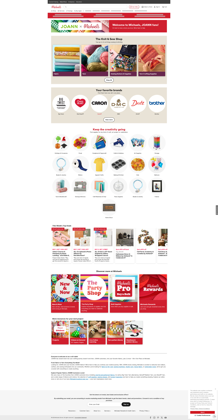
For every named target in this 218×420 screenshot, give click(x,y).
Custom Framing (53, 2)
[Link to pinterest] (158, 417)
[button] (202, 415)
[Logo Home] (56, 7)
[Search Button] (66, 7)
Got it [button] (202, 412)
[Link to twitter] (161, 417)
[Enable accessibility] (214, 416)
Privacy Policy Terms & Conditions (200, 408)
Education (79, 2)
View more (109, 120)
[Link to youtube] (165, 417)
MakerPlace (63, 2)
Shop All (109, 80)
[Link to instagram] (154, 417)
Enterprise (71, 2)
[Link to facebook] (150, 417)
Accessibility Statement (81, 417)
